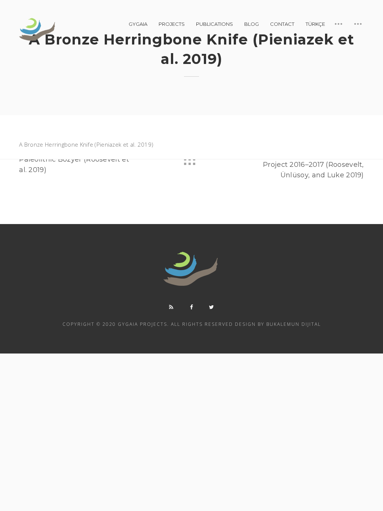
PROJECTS (172, 24)
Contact (282, 24)
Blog (251, 24)
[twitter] (211, 307)
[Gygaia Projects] (37, 29)
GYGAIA (138, 24)
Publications (214, 24)
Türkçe (315, 24)
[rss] (171, 307)
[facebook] (191, 307)
